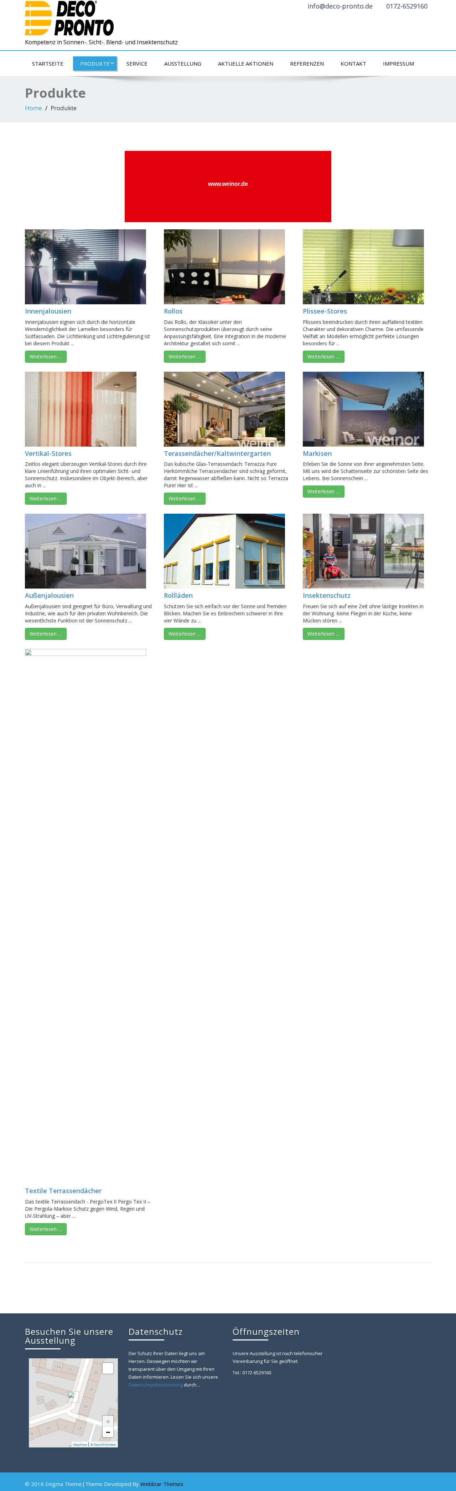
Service (136, 63)
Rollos (173, 311)
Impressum (398, 63)
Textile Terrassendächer (63, 1190)
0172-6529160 (407, 6)
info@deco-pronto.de (340, 6)
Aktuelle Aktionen (245, 63)
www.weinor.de (228, 184)
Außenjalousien (49, 595)
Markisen (317, 453)
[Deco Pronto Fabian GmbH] (69, 16)
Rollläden (178, 595)
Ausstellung (182, 63)
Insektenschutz (327, 595)
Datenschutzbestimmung (156, 1384)
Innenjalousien (48, 311)
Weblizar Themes (161, 1483)
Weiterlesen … (46, 356)
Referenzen (307, 63)
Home (33, 108)
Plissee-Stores (325, 311)
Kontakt (353, 63)
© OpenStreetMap (103, 1444)
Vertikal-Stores (48, 453)
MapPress (80, 1444)
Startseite (47, 63)
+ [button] (108, 1421)
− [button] (108, 1431)
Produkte (95, 63)
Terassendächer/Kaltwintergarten (217, 453)
